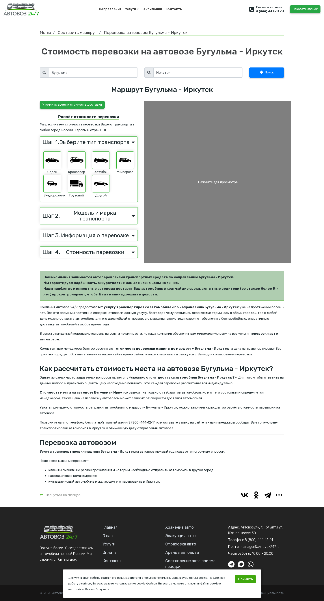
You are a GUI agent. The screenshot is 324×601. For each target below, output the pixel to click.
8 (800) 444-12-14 (270, 11)
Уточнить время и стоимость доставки (72, 104)
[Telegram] (267, 495)
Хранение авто (179, 527)
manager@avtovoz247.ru (259, 547)
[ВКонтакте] (244, 495)
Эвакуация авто (180, 535)
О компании (152, 9)
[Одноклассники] (256, 495)
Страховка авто (180, 544)
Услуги (131, 9)
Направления (110, 9)
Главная (109, 527)
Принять (245, 579)
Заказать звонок (305, 9)
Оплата (109, 552)
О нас (107, 535)
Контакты (174, 9)
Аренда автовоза (182, 552)
